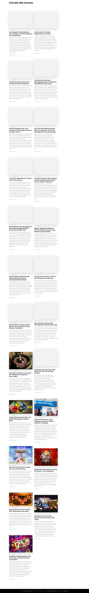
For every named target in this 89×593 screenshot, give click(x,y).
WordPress (66, 591)
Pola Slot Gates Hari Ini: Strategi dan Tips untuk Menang (19, 468)
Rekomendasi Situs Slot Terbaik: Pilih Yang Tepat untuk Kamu (19, 510)
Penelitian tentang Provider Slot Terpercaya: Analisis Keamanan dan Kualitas (20, 557)
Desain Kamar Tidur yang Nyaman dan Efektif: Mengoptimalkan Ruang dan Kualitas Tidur (20, 228)
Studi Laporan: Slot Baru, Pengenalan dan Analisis (42, 33)
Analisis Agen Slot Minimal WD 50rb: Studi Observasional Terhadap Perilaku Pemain (19, 278)
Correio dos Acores (21, 2)
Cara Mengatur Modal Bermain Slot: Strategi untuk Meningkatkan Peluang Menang (20, 33)
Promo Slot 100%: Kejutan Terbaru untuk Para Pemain (20, 179)
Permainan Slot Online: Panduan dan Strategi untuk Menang (45, 277)
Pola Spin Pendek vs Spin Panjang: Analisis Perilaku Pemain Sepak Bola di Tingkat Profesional (45, 180)
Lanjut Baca (12, 54)
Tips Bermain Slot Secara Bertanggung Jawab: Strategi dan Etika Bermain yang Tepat (45, 81)
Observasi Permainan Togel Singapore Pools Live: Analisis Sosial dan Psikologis (44, 421)
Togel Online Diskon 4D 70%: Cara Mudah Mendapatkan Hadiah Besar (20, 418)
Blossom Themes (51, 591)
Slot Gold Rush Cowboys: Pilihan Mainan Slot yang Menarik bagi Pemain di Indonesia (19, 326)
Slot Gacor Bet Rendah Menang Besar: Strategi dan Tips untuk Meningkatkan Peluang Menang (45, 130)
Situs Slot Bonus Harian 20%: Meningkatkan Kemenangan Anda (45, 324)
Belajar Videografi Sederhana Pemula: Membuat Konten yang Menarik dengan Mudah (44, 229)
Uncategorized (13, 30)
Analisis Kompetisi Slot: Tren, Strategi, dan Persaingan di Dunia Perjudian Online (20, 130)
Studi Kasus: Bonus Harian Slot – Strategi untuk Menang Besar (19, 82)
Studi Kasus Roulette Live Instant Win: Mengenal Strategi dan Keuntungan (20, 374)
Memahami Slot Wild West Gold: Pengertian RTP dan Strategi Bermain (44, 371)
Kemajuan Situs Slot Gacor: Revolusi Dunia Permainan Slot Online (44, 517)
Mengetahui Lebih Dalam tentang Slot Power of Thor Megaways (45, 470)
